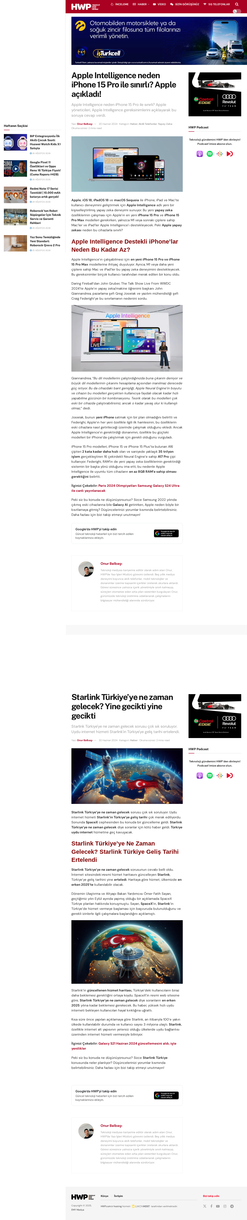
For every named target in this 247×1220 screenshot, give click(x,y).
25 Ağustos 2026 (41, 250)
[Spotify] (210, 153)
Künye (104, 1196)
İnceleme (122, 4)
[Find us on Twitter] (204, 1206)
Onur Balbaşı (84, 124)
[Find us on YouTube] (218, 1206)
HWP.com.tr (107, 1206)
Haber (142, 4)
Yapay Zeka (165, 124)
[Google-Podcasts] (220, 153)
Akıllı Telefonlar (148, 124)
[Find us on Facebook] (211, 1206)
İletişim (118, 1196)
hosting (118, 1206)
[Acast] (230, 153)
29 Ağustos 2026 (41, 201)
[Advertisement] (33, 61)
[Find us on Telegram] (232, 1206)
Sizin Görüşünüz (187, 4)
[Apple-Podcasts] (200, 153)
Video (162, 4)
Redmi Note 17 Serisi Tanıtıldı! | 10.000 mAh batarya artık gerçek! (45, 192)
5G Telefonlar (219, 4)
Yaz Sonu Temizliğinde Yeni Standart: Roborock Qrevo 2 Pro (45, 241)
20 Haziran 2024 (108, 124)
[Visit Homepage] (85, 7)
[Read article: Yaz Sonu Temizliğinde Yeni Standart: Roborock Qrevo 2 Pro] (15, 243)
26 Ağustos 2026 (41, 153)
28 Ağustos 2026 (41, 228)
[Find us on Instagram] (224, 1206)
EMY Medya (77, 1209)
